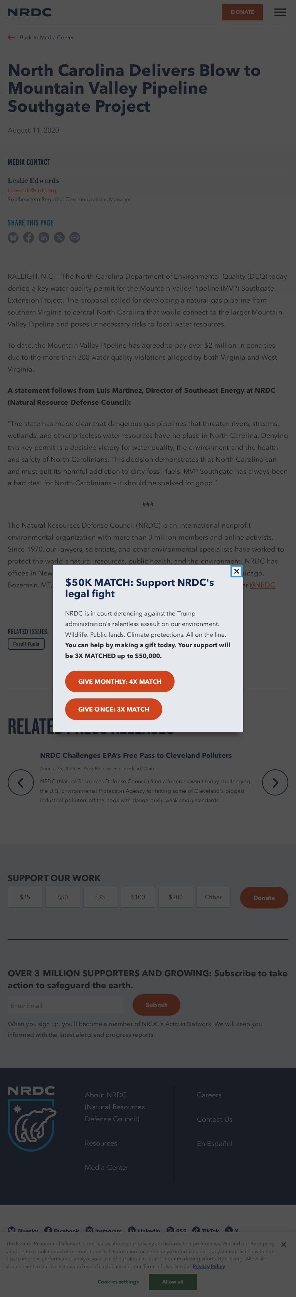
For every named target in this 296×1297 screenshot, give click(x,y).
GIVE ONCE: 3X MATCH (113, 709)
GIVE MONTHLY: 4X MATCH (119, 681)
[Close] (236, 571)
